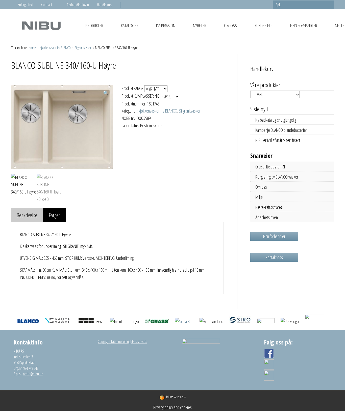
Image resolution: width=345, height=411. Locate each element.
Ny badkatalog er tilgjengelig (275, 120)
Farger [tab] (54, 215)
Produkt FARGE (132, 88)
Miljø (259, 197)
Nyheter (199, 26)
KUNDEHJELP (264, 26)
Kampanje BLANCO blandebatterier (281, 130)
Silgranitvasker (83, 47)
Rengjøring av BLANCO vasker (276, 177)
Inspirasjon (165, 26)
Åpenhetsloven (266, 217)
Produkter (94, 26)
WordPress (176, 397)
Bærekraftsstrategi (269, 207)
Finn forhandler (303, 26)
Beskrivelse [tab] (27, 215)
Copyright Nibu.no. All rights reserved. (122, 341)
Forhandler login (78, 5)
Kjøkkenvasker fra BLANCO (55, 47)
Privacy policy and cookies (172, 407)
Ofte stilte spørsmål (270, 167)
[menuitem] (82, 4)
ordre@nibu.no (33, 374)
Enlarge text (25, 4)
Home (33, 47)
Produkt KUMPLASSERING (140, 96)
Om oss (230, 26)
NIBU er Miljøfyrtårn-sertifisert (277, 140)
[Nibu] (41, 25)
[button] (106, 93)
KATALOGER (129, 26)
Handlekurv (104, 5)
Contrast (46, 4)
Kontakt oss (274, 257)
